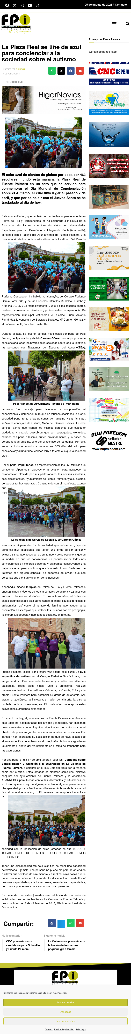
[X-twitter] (14, 5)
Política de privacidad (64, 1029)
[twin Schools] (109, 258)
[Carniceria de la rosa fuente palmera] (109, 165)
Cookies (49, 1029)
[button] (114, 24)
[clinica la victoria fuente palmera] (109, 379)
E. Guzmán (20, 69)
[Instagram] (22, 5)
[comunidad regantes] (109, 103)
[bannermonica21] (109, 227)
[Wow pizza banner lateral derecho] (109, 319)
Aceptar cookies (65, 1002)
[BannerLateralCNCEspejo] (109, 72)
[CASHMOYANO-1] (109, 288)
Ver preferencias (65, 1021)
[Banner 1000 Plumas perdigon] (109, 196)
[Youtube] (29, 5)
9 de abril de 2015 (11, 74)
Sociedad (17, 82)
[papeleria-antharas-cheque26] (109, 410)
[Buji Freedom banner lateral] (109, 440)
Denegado (65, 1011)
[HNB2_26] (44, 100)
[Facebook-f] (7, 5)
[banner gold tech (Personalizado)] (109, 349)
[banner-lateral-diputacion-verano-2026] (109, 134)
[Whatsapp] (37, 5)
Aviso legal (81, 1029)
